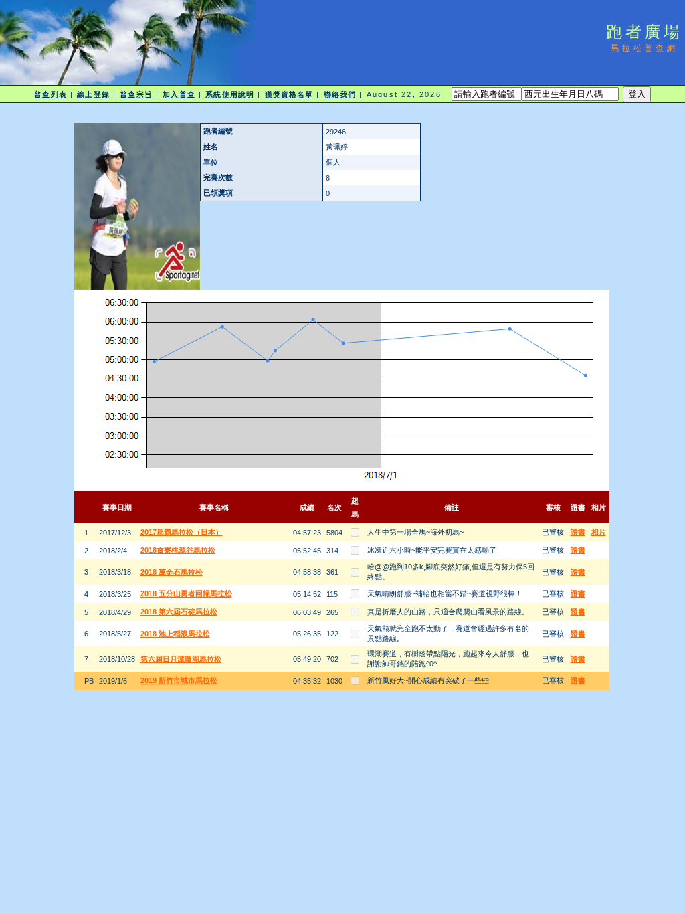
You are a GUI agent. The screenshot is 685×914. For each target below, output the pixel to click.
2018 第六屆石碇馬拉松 (178, 612)
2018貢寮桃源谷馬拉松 (177, 550)
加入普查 (179, 94)
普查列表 (50, 94)
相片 (598, 532)
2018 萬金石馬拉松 (171, 572)
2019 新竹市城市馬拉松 (178, 680)
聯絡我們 (340, 94)
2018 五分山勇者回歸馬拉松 (186, 593)
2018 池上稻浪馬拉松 (175, 634)
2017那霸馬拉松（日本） (181, 532)
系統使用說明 (229, 94)
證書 (578, 532)
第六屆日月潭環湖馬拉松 (180, 659)
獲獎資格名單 (289, 94)
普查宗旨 (136, 94)
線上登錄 (93, 94)
